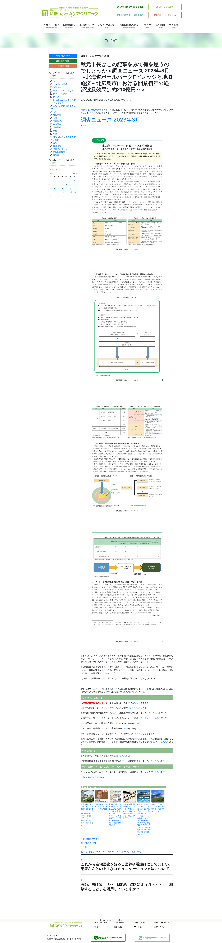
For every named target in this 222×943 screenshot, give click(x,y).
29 (58, 196)
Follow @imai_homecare (92, 777)
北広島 (84, 851)
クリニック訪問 (60, 93)
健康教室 (57, 115)
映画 (55, 133)
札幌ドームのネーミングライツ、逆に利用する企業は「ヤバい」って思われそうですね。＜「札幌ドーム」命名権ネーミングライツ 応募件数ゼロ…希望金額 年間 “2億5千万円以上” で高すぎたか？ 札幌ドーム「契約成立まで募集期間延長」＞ (143, 819)
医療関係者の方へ (129, 26)
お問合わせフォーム (166, 15)
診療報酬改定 (59, 152)
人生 (55, 112)
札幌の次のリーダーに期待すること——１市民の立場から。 (101, 807)
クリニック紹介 (52, 26)
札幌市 (133, 851)
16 (62, 188)
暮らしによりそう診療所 (64, 136)
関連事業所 (69, 26)
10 (66, 184)
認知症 (56, 155)
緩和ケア (58, 143)
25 (71, 192)
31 (66, 196)
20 (50, 192)
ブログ (147, 26)
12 (74, 184)
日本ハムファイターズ (118, 851)
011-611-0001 (131, 15)
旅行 (55, 130)
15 (58, 188)
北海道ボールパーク (97, 851)
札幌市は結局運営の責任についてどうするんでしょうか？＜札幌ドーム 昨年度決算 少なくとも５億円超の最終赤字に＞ (129, 811)
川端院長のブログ (63, 61)
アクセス (173, 26)
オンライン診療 (166, 7)
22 (58, 192)
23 (63, 192)
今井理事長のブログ (90, 839)
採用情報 (161, 26)
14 (54, 188)
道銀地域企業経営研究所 (92, 110)
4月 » (75, 173)
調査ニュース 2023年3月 (110, 119)
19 (74, 188)
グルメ (56, 96)
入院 (55, 118)
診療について (87, 26)
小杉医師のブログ (63, 66)
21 (54, 192)
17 (66, 188)
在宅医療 (57, 124)
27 (50, 196)
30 (63, 196)
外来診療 (57, 127)
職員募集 (57, 146)
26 (75, 192)
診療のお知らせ (60, 149)
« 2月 (51, 173)
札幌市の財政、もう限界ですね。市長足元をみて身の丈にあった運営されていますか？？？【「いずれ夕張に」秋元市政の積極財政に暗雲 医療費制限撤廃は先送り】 (115, 814)
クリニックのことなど (63, 90)
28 (54, 196)
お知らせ (57, 87)
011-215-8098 (132, 7)
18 (70, 188)
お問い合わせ (160, 927)
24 (67, 192)
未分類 (84, 847)
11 (70, 184)
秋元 (139, 851)
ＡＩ (55, 81)
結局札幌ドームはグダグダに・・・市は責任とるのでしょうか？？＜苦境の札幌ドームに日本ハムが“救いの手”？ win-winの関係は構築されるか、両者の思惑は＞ (87, 814)
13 (50, 188)
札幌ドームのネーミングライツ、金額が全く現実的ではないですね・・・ (157, 808)
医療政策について (61, 121)
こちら (135, 702)
